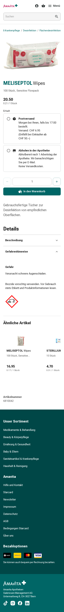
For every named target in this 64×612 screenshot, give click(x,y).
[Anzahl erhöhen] (57, 182)
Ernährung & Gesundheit (16, 444)
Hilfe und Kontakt (13, 485)
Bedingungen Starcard (16, 528)
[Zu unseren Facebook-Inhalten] (20, 603)
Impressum (9, 506)
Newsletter (9, 499)
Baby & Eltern (10, 451)
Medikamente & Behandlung (19, 430)
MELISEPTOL (17, 83)
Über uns (8, 535)
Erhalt (6, 111)
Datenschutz (10, 514)
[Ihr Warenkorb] (43, 6)
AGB (5, 521)
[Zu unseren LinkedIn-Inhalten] (27, 603)
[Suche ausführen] (57, 17)
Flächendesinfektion (50, 30)
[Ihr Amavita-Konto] (36, 6)
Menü (56, 5)
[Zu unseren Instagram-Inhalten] (13, 603)
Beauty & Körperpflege (16, 437)
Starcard (8, 492)
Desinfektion (29, 30)
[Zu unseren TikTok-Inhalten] (5, 603)
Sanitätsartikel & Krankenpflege (21, 458)
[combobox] (27, 17)
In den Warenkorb (34, 191)
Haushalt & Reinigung (15, 466)
